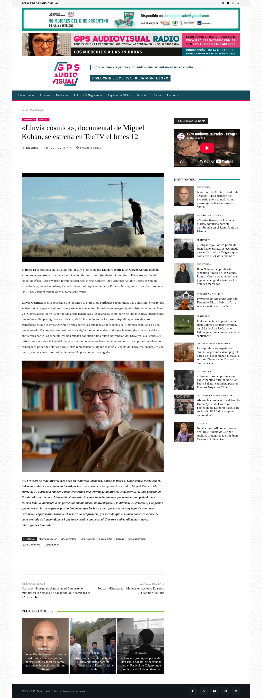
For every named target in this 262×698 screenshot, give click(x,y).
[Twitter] (223, 3)
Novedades (204, 371)
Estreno (120, 538)
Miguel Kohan (51, 544)
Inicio (25, 110)
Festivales (140, 653)
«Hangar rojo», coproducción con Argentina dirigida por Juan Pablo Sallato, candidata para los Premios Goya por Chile (217, 381)
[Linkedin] (237, 3)
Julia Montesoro (31, 544)
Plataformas (37, 110)
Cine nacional (88, 538)
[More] (148, 564)
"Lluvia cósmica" (48, 538)
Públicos (43, 119)
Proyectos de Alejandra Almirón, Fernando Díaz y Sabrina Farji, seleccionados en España (217, 302)
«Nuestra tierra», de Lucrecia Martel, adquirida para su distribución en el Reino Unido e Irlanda (93, 663)
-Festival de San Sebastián (213, 344)
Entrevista (45, 649)
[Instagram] (232, 3)
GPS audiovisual (137, 538)
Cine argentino (69, 538)
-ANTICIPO (202, 423)
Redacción (32, 147)
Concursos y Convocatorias (214, 396)
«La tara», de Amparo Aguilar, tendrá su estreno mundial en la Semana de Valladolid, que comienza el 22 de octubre (56, 593)
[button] (200, 95)
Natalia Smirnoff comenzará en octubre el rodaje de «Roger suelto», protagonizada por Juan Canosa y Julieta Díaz (217, 433)
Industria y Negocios (92, 653)
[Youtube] (228, 3)
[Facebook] (218, 3)
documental (105, 538)
